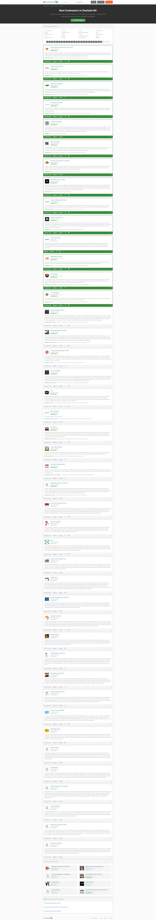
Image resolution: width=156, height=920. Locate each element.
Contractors (46, 6)
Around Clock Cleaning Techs (58, 559)
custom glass (62, 605)
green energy (91, 263)
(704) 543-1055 (47, 155)
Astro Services (89, 882)
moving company (97, 315)
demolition (66, 89)
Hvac (45, 36)
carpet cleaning (105, 698)
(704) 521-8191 (47, 517)
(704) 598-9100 (47, 781)
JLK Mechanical (55, 293)
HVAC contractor (62, 830)
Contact (111, 918)
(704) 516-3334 (47, 648)
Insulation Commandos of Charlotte (60, 161)
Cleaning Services (52, 697)
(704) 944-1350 (47, 724)
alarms (85, 71)
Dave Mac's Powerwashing (57, 464)
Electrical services (48, 34)
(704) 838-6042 (47, 442)
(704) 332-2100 (47, 61)
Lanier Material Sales (56, 447)
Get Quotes (101, 2)
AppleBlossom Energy (56, 256)
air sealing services (66, 166)
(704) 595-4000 (47, 459)
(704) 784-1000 (47, 269)
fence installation (99, 718)
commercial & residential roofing (73, 380)
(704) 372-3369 (47, 857)
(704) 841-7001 (47, 325)
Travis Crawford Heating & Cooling (59, 350)
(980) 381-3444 (47, 174)
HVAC (45, 527)
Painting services (48, 37)
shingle (71, 90)
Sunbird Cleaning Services (57, 691)
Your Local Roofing (55, 370)
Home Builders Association (57, 653)
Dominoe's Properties (56, 843)
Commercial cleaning (83, 32)
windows (76, 281)
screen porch (61, 643)
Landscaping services (83, 36)
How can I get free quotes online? (52, 903)
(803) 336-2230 (47, 554)
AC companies (101, 830)
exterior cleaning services (80, 469)
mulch (58, 452)
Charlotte (61, 6)
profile (61, 61)
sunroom (55, 643)
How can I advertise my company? (52, 911)
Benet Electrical (54, 747)
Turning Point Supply (56, 121)
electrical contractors (105, 754)
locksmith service (58, 416)
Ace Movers (53, 427)
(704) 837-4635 (47, 629)
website (55, 61)
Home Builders (49, 658)
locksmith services (64, 225)
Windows (98, 37)
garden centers (65, 737)
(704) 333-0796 (47, 801)
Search (93, 2)
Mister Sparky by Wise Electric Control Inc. (62, 47)
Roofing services (82, 37)
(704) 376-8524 (47, 668)
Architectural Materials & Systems (59, 597)
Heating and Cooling (94, 357)
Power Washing (53, 469)
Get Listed (109, 2)
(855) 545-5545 (47, 611)
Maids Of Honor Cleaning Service (94, 866)
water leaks (50, 396)
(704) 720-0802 (47, 305)
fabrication (92, 776)
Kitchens (64, 36)
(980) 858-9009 (47, 422)
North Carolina (53, 6)
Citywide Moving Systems (57, 310)
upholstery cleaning (71, 697)
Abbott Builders (54, 634)
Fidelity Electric (55, 882)
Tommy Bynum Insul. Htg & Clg (93, 874)
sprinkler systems (98, 567)
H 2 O (51, 391)
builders (85, 680)
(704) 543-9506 (47, 742)
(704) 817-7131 (47, 212)
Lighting (97, 36)
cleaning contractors (67, 626)
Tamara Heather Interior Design (59, 786)
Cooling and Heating (78, 833)
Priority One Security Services (58, 503)
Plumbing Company (66, 583)
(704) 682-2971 (47, 288)
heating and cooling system (75, 834)
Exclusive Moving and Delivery (59, 200)
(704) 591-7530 (47, 762)
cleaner (74, 715)
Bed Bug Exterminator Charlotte (59, 483)
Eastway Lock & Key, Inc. (57, 217)
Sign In (101, 918)
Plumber (63, 37)
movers (108, 336)
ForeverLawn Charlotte (57, 102)
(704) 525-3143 (47, 819)
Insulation (47, 166)
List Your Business (94, 918)
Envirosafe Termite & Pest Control (60, 866)
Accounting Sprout (56, 237)
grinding (95, 127)
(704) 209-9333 (47, 705)
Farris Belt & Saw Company (58, 179)
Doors (97, 32)
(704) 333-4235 (47, 136)
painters (75, 621)
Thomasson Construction (57, 673)
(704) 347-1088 (47, 232)
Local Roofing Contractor (59, 376)
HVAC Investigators (55, 521)
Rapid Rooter (53, 577)
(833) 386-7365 (47, 97)
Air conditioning (48, 30)
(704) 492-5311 (47, 345)
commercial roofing (55, 90)
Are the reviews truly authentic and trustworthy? (56, 907)
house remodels (99, 851)
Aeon (51, 540)
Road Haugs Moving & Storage (58, 330)
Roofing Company (52, 811)
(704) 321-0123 (47, 478)
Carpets (46, 32)
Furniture (81, 34)
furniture (59, 207)
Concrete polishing (76, 127)
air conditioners (79, 357)
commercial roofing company (66, 811)
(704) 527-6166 (47, 195)
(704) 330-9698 (47, 116)
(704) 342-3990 (47, 687)
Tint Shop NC (54, 274)
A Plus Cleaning (55, 889)
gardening (63, 734)
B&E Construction (55, 142)
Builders (80, 30)
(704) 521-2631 (47, 406)
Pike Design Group (55, 729)
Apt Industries (54, 767)
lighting (78, 54)
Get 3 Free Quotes (78, 20)
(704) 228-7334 (47, 498)
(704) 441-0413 (47, 386)
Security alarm (76, 511)
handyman (55, 853)
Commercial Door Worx (57, 66)
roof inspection (88, 376)
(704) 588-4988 (47, 572)
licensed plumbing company (81, 588)
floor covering (86, 130)
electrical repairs (56, 299)
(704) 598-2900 (47, 592)
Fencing (63, 34)
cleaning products (87, 700)
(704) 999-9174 (47, 366)
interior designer (51, 793)
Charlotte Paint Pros (55, 616)
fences (68, 720)
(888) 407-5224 (47, 535)
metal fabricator (60, 776)
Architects (64, 30)
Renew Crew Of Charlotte (57, 710)
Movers (80, 432)
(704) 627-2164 (47, 78)
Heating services (99, 34)
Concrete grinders (48, 127)
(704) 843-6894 (47, 838)
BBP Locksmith (54, 411)
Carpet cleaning (99, 30)
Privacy (106, 918)
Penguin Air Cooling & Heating (58, 824)
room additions (102, 640)
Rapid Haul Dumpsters (57, 83)
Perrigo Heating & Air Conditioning (60, 874)
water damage (84, 399)
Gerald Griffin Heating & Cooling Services (96, 889)
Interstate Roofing (55, 806)
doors (55, 71)
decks (71, 720)
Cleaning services (66, 32)
